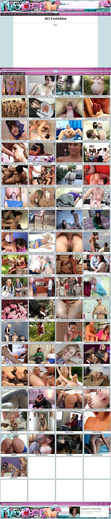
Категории (61, 10)
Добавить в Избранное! (12, 69)
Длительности (105, 73)
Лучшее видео (78, 10)
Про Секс (63, 4)
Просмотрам (96, 73)
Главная (69, 10)
